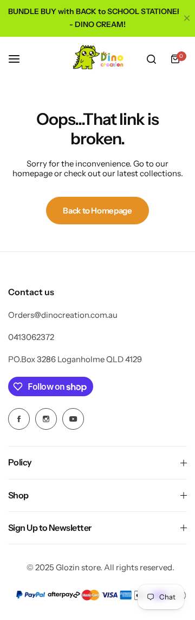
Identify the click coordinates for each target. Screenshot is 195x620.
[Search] (151, 59)
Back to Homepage (97, 210)
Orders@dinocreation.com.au (63, 315)
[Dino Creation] (97, 59)
